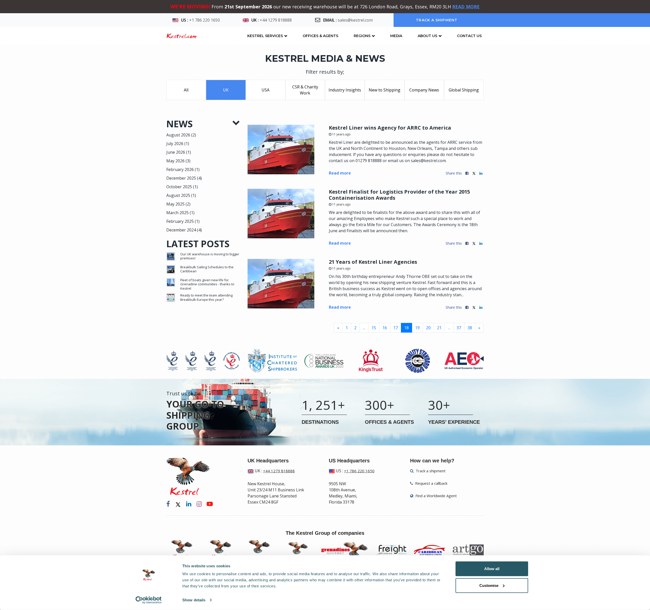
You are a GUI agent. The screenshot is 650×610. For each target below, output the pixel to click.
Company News (424, 90)
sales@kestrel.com (355, 20)
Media (396, 36)
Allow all (491, 569)
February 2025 (183, 221)
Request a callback (430, 483)
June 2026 (178, 152)
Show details (193, 600)
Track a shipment (436, 20)
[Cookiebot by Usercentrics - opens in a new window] (148, 600)
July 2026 (177, 143)
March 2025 (180, 212)
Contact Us (469, 36)
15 (373, 328)
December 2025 (184, 178)
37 (459, 328)
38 (469, 328)
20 (428, 328)
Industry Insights (345, 90)
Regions (362, 36)
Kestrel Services (265, 36)
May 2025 (178, 204)
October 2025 (182, 187)
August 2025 (181, 195)
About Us (427, 36)
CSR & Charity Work (305, 90)
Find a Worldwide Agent (435, 495)
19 (417, 328)
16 (384, 328)
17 (395, 328)
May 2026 (178, 161)
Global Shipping (464, 90)
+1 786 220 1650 (204, 20)
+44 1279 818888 (276, 20)
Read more (340, 173)
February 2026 (183, 169)
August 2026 (181, 135)
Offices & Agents (320, 36)
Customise (488, 585)
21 (439, 328)
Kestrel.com (181, 35)
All (186, 90)
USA (265, 90)
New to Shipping (384, 90)
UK (226, 90)
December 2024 (184, 230)
